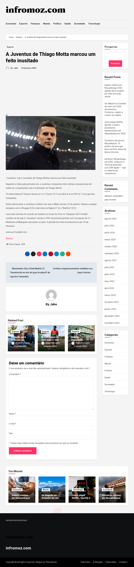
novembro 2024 (112, 323)
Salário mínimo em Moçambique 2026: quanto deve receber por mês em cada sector (114, 91)
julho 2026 (109, 225)
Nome (12, 414)
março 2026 (110, 239)
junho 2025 (110, 274)
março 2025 (110, 295)
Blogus (39, 562)
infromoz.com (18, 548)
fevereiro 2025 (112, 302)
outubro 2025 (111, 246)
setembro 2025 (112, 253)
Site (11, 433)
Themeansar (51, 562)
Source (9, 238)
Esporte (23, 23)
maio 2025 (110, 281)
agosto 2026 (110, 218)
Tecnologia (94, 23)
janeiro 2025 (110, 309)
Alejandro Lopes (23, 343)
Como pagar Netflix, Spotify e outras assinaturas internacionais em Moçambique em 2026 (115, 128)
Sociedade (79, 23)
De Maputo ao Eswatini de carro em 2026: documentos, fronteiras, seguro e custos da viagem (115, 109)
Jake (16, 68)
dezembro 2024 (112, 316)
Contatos (123, 562)
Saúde (67, 23)
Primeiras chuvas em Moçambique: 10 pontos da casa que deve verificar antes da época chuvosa (115, 146)
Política (57, 23)
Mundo (46, 23)
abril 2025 (109, 288)
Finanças (35, 23)
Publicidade (110, 562)
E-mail (12, 423)
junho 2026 (110, 232)
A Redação (98, 562)
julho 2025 (109, 267)
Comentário (15, 374)
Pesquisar (111, 47)
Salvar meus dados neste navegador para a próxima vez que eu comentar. (44, 443)
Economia (11, 23)
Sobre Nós (85, 562)
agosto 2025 (110, 260)
